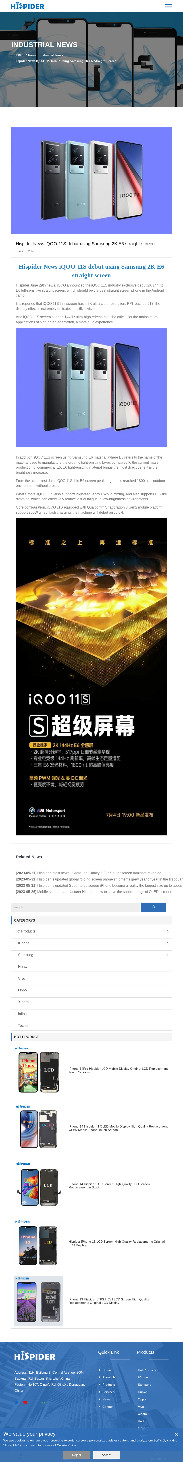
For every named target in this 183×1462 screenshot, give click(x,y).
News (32, 55)
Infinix (22, 1014)
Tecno (23, 1026)
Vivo (21, 978)
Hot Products (25, 931)
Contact (107, 1406)
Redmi (142, 1421)
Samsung (25, 955)
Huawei (24, 967)
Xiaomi (23, 1002)
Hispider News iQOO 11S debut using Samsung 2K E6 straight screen (65, 61)
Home (106, 1370)
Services (108, 1392)
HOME (19, 55)
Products (108, 1384)
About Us (108, 1377)
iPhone (23, 943)
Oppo (22, 990)
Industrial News (52, 55)
